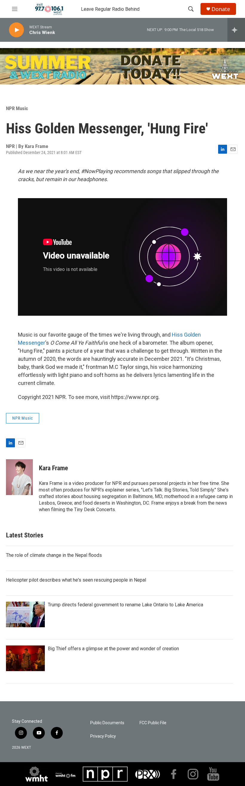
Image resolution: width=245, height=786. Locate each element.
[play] (16, 30)
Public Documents (107, 723)
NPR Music (17, 108)
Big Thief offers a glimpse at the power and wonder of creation (113, 648)
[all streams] (236, 30)
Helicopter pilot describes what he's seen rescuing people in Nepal (76, 580)
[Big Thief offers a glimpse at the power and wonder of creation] (25, 658)
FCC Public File (153, 723)
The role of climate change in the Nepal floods (54, 555)
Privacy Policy (103, 736)
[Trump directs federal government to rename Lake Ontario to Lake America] (25, 614)
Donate (221, 9)
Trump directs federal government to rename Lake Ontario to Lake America (125, 605)
